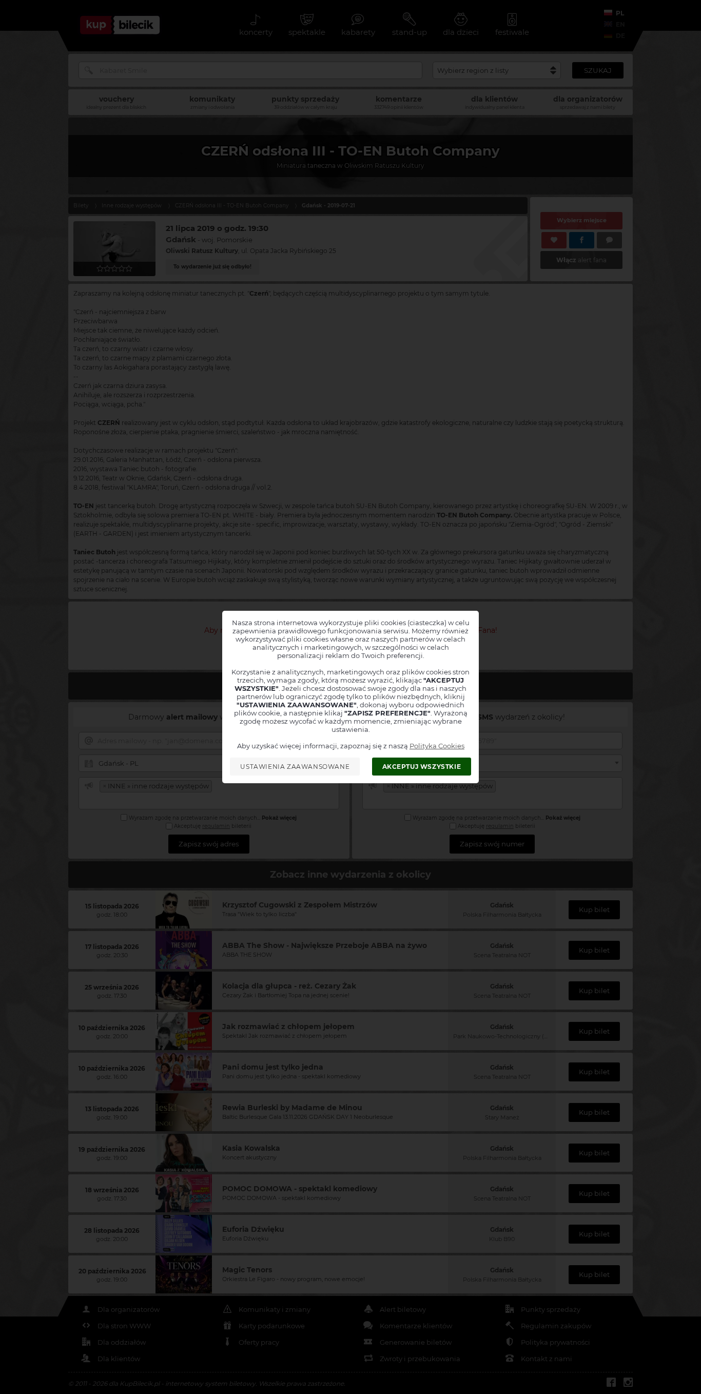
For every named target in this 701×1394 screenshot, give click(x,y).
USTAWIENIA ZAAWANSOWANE (294, 766)
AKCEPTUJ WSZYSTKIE (421, 766)
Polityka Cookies (437, 746)
